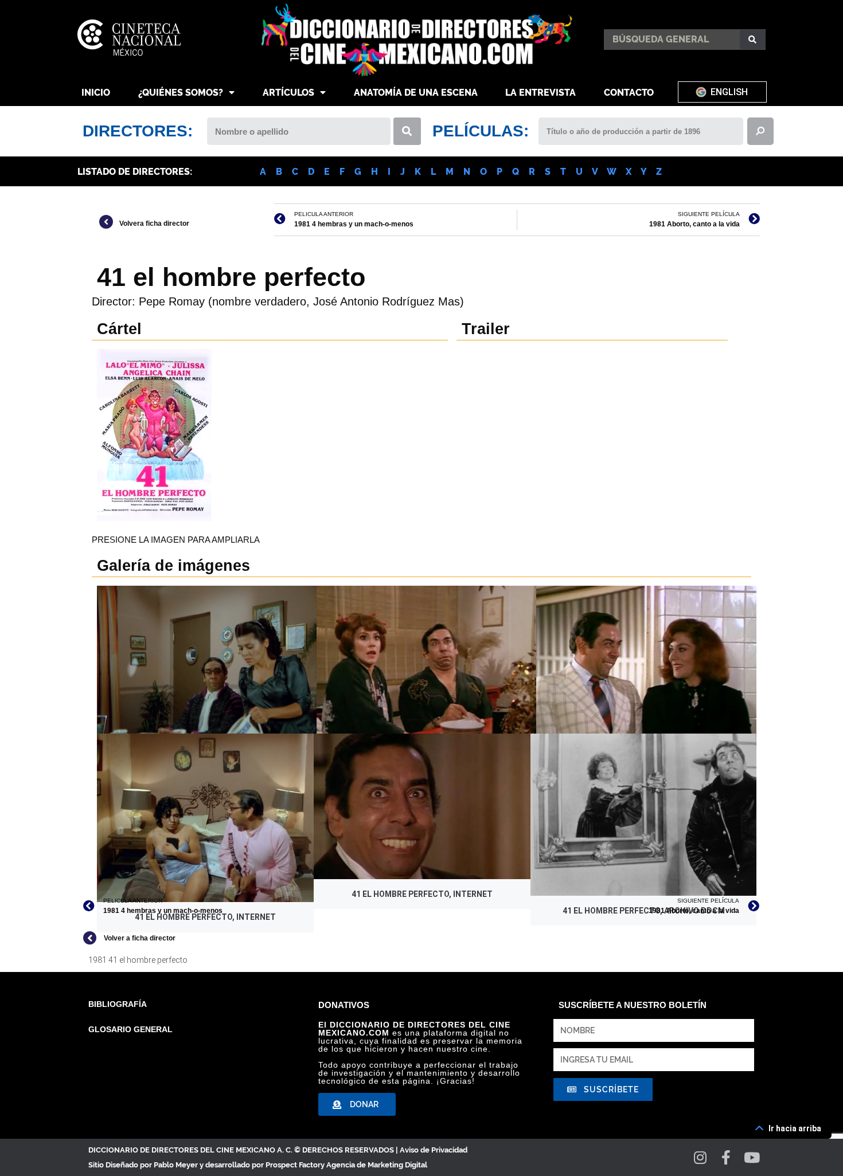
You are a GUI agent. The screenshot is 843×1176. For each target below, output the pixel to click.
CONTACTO (629, 92)
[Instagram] (700, 1157)
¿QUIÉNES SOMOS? (180, 92)
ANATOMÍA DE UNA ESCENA (416, 92)
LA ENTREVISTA (540, 92)
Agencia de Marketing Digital (376, 1165)
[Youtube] (752, 1157)
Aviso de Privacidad (433, 1150)
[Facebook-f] (726, 1157)
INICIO (95, 92)
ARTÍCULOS (288, 92)
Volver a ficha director (139, 938)
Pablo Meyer (176, 1165)
